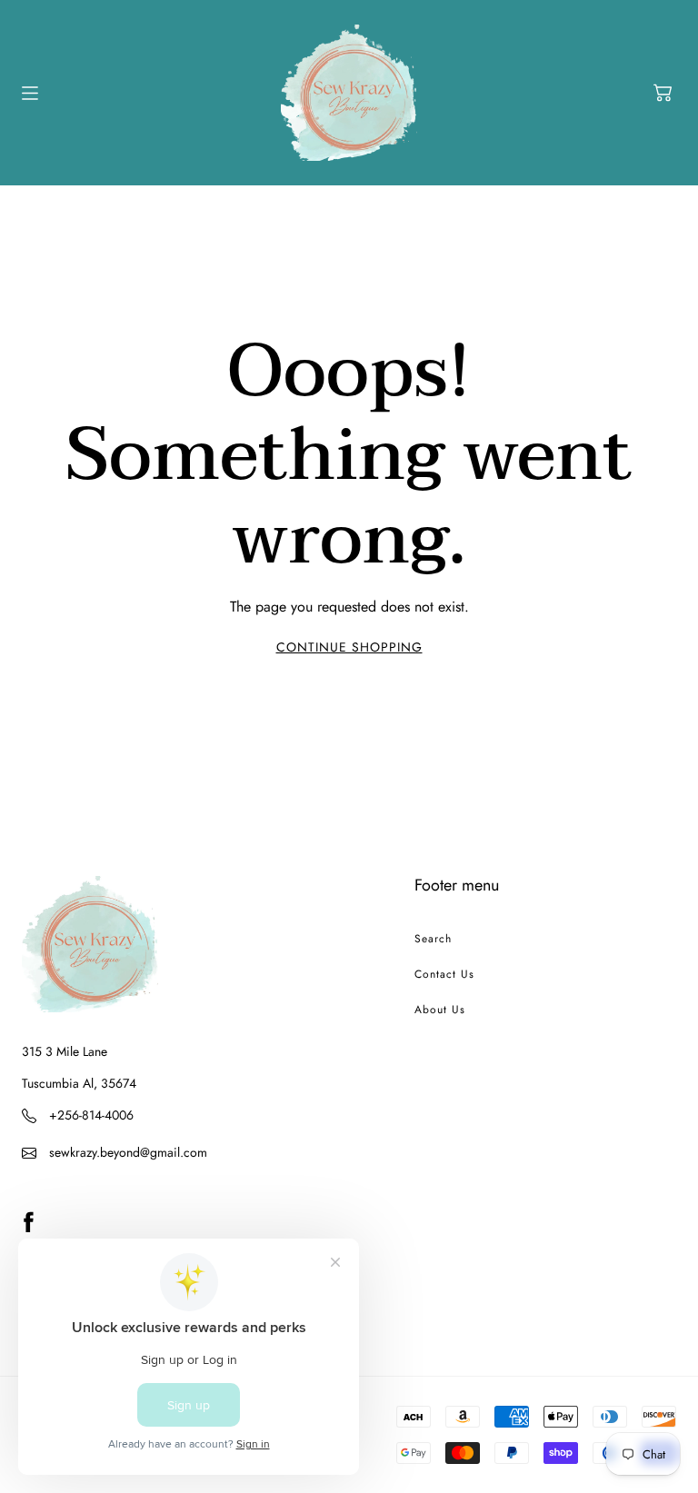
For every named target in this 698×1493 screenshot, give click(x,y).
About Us (439, 1009)
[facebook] (28, 1221)
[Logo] (349, 93)
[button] (662, 93)
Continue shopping (349, 647)
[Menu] (30, 93)
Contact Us (444, 974)
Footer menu (456, 885)
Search (433, 939)
